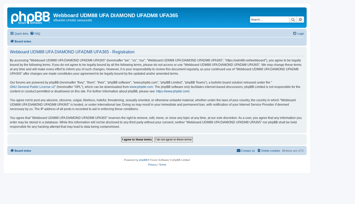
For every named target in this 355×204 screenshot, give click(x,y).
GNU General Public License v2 (32, 87)
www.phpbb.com (141, 87)
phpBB (143, 159)
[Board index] (31, 17)
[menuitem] (35, 33)
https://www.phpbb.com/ (172, 91)
